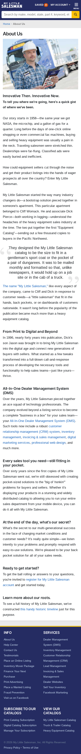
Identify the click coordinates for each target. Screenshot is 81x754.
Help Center (11, 644)
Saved (41, 4)
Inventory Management (57, 650)
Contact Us (10, 650)
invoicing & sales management (44, 437)
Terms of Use (30, 747)
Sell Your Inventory (54, 687)
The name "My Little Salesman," (25, 286)
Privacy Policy (12, 747)
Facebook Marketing (55, 692)
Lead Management (54, 665)
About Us (9, 639)
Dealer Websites (53, 681)
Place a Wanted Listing (17, 687)
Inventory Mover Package (19, 665)
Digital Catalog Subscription (20, 725)
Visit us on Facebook (16, 697)
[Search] (75, 14)
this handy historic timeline (39, 609)
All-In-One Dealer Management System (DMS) (42, 421)
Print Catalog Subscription (19, 719)
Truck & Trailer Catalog (57, 725)
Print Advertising (13, 681)
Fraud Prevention (14, 692)
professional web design (49, 442)
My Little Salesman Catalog (59, 719)
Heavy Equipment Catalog (58, 730)
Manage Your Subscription (19, 730)
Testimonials (11, 655)
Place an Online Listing (17, 660)
